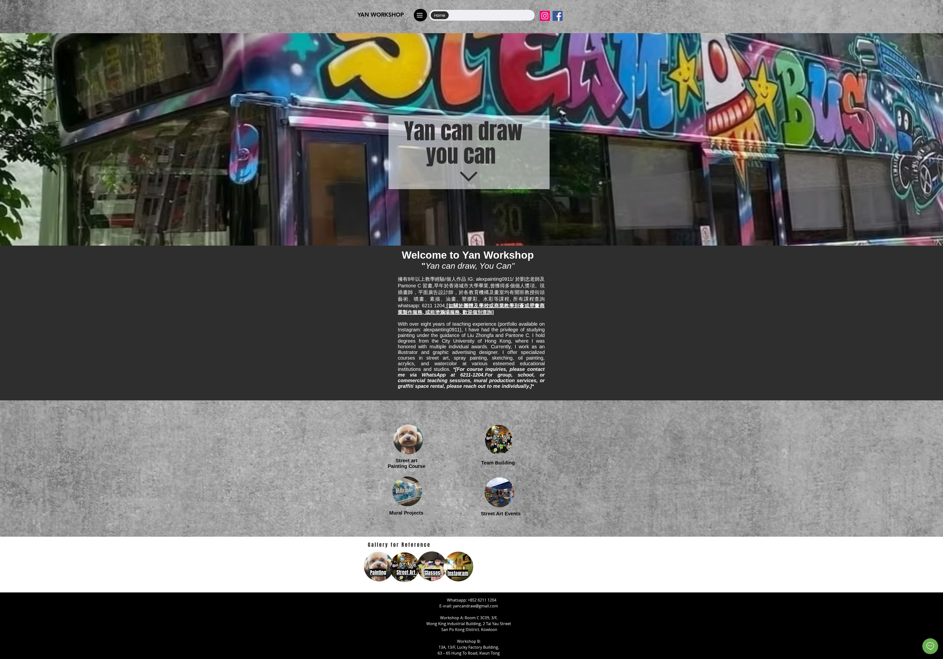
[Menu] (420, 15)
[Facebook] (558, 16)
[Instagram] (545, 16)
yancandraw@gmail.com (475, 606)
